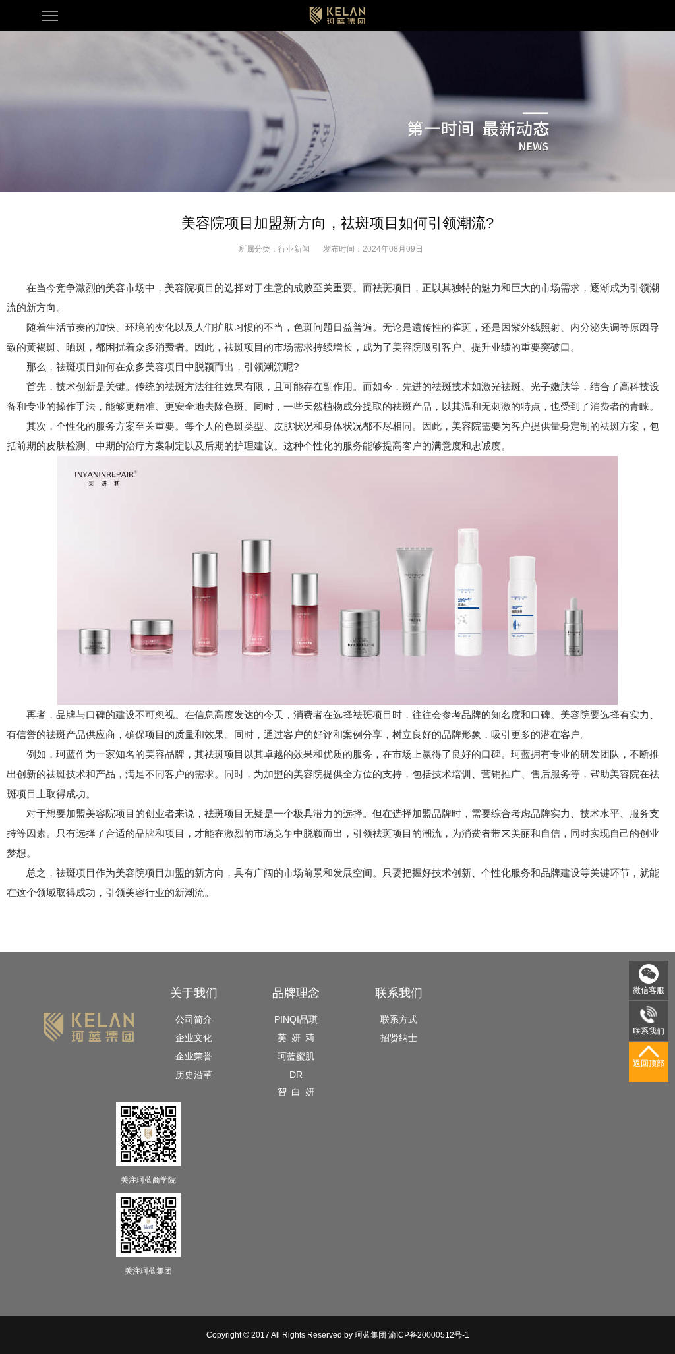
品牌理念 (296, 993)
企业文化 (193, 1037)
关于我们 (194, 993)
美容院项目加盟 (150, 872)
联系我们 (399, 993)
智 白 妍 (296, 1091)
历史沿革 (193, 1074)
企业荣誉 (193, 1056)
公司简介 (193, 1019)
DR (296, 1074)
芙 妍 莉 (296, 1037)
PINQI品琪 (296, 1019)
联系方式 (398, 1019)
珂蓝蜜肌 (296, 1056)
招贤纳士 (398, 1037)
